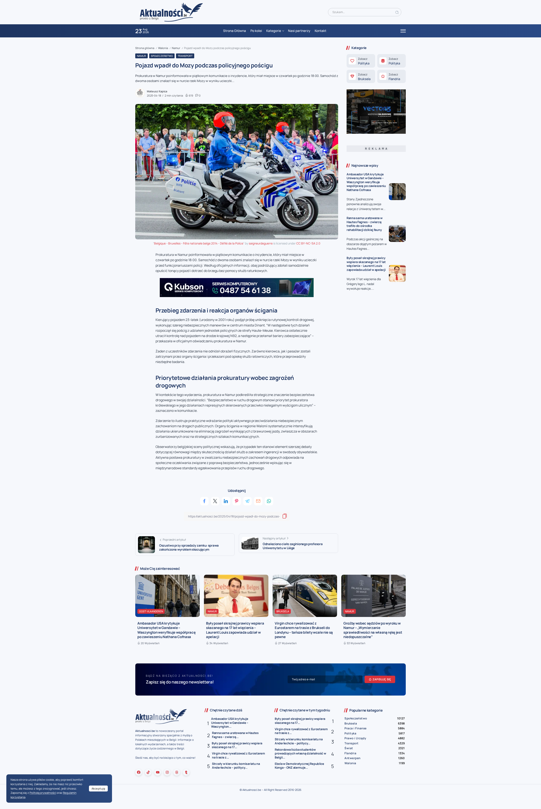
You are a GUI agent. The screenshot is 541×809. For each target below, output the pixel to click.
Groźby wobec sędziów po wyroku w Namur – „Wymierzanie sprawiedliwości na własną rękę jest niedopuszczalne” (372, 630)
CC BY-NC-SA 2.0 (308, 243)
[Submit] (397, 12)
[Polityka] (361, 61)
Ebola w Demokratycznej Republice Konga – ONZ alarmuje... (299, 766)
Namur (176, 48)
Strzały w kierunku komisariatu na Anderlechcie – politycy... (236, 766)
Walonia (163, 48)
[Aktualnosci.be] (171, 12)
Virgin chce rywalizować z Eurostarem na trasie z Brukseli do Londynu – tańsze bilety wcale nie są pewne (304, 630)
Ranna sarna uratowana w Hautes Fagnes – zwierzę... (235, 735)
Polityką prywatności (43, 793)
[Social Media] (138, 772)
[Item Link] (397, 191)
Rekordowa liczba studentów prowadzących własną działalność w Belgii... (300, 753)
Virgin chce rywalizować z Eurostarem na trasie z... (238, 755)
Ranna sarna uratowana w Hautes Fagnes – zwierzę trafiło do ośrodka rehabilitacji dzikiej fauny (364, 224)
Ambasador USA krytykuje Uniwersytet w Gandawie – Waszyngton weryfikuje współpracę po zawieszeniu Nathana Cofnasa (366, 182)
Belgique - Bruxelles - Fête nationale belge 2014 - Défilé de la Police (198, 243)
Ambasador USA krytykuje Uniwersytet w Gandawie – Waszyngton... (229, 723)
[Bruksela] (361, 76)
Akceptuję (98, 788)
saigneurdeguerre (261, 243)
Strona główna (144, 48)
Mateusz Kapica (157, 91)
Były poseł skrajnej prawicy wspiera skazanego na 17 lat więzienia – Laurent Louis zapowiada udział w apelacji (366, 264)
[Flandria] (391, 76)
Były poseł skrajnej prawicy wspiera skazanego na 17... (237, 745)
